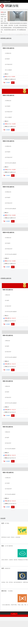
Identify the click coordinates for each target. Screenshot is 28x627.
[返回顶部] (14, 614)
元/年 (6, 74)
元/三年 (10, 76)
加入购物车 (7, 82)
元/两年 (10, 318)
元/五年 (10, 79)
